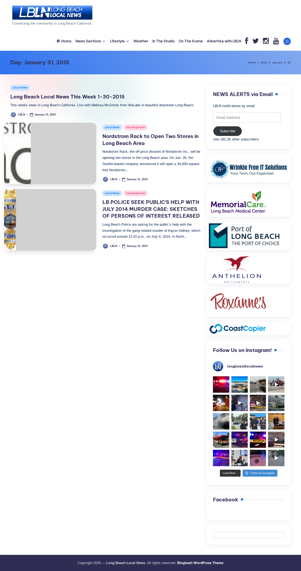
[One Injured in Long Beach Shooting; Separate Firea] (258, 458)
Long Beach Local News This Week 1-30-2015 (67, 97)
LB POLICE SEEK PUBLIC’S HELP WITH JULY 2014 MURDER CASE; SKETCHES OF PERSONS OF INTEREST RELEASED (151, 209)
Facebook (225, 499)
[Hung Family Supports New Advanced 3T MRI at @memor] (239, 403)
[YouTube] (276, 41)
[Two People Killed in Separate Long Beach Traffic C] (221, 384)
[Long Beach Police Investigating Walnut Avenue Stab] (258, 440)
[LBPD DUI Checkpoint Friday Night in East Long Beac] (221, 403)
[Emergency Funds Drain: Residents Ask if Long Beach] (239, 458)
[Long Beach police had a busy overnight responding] (239, 440)
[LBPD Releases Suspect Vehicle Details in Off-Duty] (276, 458)
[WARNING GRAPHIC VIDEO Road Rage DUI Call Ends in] (276, 440)
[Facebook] (246, 41)
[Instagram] (266, 41)
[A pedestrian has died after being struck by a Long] (221, 440)
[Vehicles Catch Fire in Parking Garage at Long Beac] (221, 421)
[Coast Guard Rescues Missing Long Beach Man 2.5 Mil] (276, 384)
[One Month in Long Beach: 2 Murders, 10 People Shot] (239, 421)
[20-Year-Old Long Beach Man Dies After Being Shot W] (258, 384)
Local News (20, 87)
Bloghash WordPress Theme (200, 563)
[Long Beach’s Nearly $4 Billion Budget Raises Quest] (276, 421)
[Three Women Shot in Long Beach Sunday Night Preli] (258, 403)
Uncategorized (135, 127)
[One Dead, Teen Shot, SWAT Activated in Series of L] (221, 458)
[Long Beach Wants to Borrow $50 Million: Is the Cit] (276, 403)
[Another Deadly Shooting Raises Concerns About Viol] (258, 421)
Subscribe (227, 131)
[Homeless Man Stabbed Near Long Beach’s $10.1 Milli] (239, 384)
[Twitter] (255, 41)
